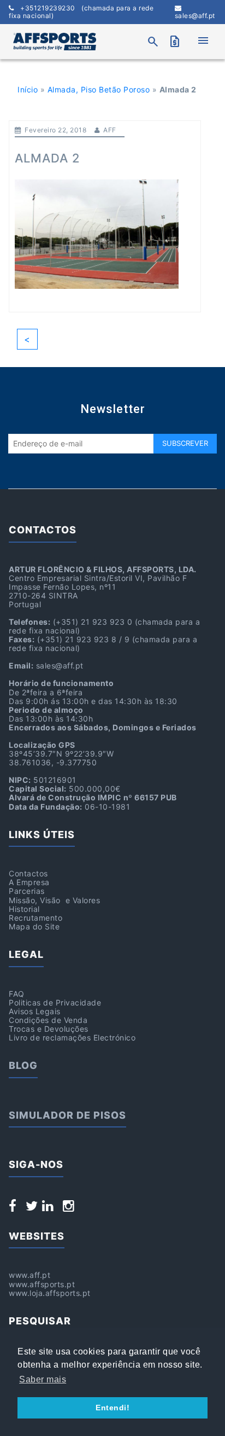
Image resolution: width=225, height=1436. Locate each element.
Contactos (28, 873)
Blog (23, 1065)
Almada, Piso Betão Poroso (99, 89)
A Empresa (29, 882)
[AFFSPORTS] (54, 41)
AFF (109, 130)
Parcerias (27, 891)
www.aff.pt (29, 1275)
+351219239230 (81, 12)
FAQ (17, 993)
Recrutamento (35, 917)
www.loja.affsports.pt (50, 1293)
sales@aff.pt (195, 15)
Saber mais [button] (42, 1379)
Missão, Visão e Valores (54, 900)
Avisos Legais (35, 1011)
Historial (24, 909)
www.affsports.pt (42, 1284)
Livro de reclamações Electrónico (72, 1037)
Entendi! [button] (112, 1407)
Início (27, 89)
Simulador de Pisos (67, 1115)
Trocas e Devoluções (48, 1028)
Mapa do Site (34, 926)
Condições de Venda (48, 1020)
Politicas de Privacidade (55, 1002)
